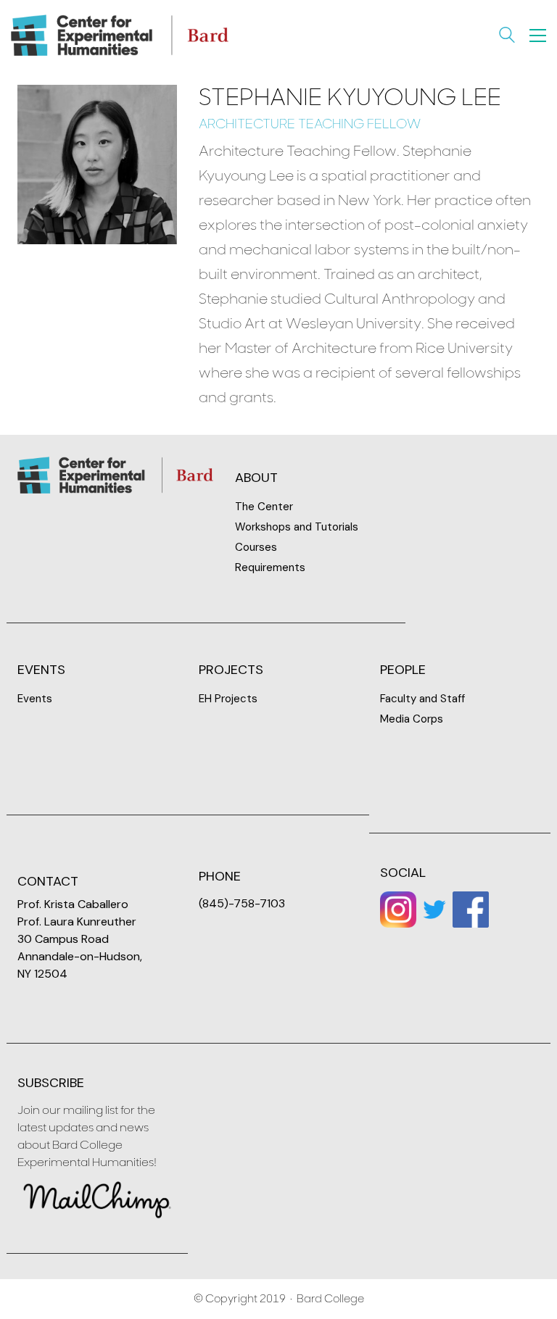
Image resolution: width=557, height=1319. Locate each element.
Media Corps (411, 719)
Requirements (270, 567)
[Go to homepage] (119, 35)
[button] (537, 35)
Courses (256, 547)
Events (34, 698)
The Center (264, 506)
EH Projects (228, 698)
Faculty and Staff (422, 698)
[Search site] (507, 36)
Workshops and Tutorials (296, 527)
